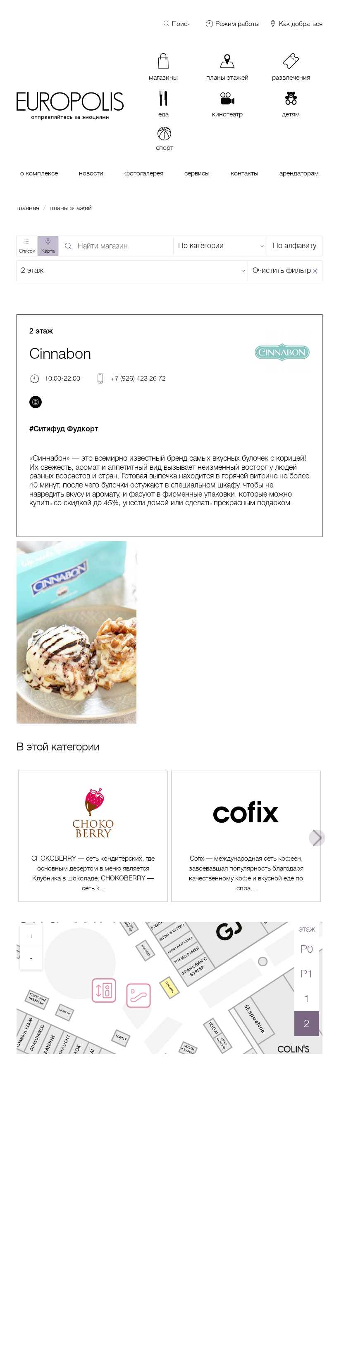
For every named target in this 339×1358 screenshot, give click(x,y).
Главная (28, 208)
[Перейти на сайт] (35, 402)
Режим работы (237, 24)
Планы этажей (71, 208)
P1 (307, 974)
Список (27, 251)
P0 (307, 949)
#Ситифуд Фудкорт (63, 429)
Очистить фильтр (282, 270)
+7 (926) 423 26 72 (138, 378)
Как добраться (299, 24)
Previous (22, 838)
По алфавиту (294, 245)
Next (317, 838)
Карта (48, 251)
